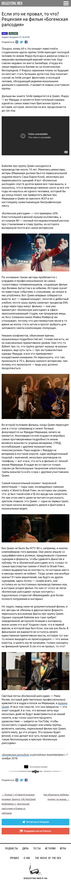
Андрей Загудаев (10, 37)
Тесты (37, 848)
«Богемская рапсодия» (15, 754)
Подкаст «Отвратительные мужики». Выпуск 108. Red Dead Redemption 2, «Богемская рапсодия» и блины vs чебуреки (19, 803)
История (50, 848)
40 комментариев (38, 766)
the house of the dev (48, 858)
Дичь (25, 848)
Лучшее (14, 858)
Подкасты (11, 848)
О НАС (27, 858)
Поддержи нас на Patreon (37, 831)
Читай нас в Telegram (37, 822)
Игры (63, 848)
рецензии (13, 33)
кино (4, 33)
